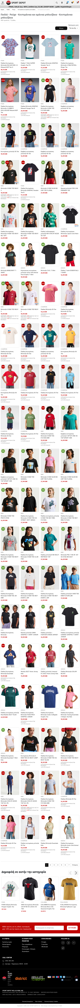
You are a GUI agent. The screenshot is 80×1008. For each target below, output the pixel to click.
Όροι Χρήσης (38, 1001)
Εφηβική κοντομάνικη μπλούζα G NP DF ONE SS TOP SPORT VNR (69, 436)
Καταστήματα (6, 944)
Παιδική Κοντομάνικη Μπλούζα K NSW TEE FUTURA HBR (47, 108)
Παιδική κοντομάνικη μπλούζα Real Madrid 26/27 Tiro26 (10, 713)
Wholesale (44, 946)
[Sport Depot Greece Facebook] (68, 943)
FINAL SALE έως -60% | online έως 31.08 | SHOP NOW (31, 7)
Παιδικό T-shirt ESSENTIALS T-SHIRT (69, 271)
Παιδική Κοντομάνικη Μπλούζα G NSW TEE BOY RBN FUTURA (69, 518)
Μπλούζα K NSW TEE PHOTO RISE (7, 517)
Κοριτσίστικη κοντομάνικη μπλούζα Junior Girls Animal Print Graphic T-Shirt (29, 272)
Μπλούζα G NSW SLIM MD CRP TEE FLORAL (49, 189)
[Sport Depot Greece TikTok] (63, 948)
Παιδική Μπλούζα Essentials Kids (49, 844)
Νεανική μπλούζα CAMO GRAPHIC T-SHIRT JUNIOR (29, 633)
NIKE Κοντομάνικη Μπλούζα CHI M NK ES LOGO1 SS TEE (29, 907)
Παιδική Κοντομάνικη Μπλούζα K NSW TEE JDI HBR (9, 596)
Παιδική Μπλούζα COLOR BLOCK (69, 672)
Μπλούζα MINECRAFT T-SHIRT (8, 271)
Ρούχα (13, 9)
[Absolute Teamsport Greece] (38, 978)
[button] (70, 872)
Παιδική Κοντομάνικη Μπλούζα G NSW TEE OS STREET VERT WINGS (29, 518)
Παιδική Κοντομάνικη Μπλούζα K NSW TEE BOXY (69, 757)
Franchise (44, 944)
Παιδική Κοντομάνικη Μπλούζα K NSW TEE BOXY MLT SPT (9, 233)
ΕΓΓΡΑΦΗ (72, 928)
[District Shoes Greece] (21, 978)
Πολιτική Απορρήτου (27, 1001)
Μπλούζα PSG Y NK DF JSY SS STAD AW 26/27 (69, 556)
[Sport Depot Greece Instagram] (63, 943)
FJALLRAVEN (64, 902)
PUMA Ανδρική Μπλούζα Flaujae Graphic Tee (9, 905)
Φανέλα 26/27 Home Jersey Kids (29, 672)
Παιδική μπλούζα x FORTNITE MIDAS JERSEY (49, 633)
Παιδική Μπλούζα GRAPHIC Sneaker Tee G (49, 64)
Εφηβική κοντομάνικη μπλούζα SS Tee (67, 107)
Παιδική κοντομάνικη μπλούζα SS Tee (30, 844)
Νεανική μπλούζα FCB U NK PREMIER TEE (69, 189)
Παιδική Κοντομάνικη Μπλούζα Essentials (7, 672)
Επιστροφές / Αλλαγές (28, 949)
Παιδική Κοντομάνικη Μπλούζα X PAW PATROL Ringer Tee (68, 65)
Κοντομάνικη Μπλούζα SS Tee (69, 352)
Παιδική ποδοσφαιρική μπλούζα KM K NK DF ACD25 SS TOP (50, 233)
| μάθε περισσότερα (63, 7)
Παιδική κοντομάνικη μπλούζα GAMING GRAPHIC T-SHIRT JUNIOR (70, 635)
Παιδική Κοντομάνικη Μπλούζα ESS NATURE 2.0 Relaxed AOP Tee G (9, 65)
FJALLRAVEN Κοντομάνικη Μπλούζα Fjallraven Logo (68, 905)
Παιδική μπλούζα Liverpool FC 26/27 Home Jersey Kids (49, 672)
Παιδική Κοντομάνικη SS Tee (29, 392)
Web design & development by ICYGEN (51, 1006)
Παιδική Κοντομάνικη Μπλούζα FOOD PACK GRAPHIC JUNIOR (28, 715)
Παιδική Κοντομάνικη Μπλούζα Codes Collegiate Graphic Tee (49, 715)
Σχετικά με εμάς (7, 942)
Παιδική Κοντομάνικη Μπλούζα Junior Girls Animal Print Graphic (69, 845)
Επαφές (43, 942)
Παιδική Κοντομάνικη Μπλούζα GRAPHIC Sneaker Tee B (30, 190)
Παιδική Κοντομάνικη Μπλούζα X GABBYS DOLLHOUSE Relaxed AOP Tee (9, 109)
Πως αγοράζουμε (27, 944)
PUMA (2, 60)
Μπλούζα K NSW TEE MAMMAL (27, 478)
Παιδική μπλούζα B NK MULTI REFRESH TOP (50, 556)
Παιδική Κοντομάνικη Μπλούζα (7, 633)
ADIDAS (3, 268)
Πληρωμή (25, 946)
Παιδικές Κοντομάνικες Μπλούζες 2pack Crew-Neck (69, 232)
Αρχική (2, 9)
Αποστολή (5, 946)
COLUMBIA (44, 902)
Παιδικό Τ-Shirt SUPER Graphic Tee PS (28, 64)
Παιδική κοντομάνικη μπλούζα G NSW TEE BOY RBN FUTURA (50, 518)
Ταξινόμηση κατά (73, 25)
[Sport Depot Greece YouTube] (74, 943)
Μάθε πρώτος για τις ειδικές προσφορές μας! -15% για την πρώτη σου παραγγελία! (16, 928)
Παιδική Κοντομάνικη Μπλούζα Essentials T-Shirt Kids (9, 758)
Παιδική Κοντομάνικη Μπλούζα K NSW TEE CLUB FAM (29, 557)
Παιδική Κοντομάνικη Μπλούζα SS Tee (67, 310)
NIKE (42, 104)
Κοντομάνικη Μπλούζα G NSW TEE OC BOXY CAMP (29, 757)
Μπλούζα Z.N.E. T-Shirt (48, 270)
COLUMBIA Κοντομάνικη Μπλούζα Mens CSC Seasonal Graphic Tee (48, 907)
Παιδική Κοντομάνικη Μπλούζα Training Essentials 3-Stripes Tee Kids (69, 715)
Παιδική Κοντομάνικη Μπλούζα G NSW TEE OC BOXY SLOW (49, 758)
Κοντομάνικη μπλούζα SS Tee (10, 151)
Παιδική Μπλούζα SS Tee (48, 309)
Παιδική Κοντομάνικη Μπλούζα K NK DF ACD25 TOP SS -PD (9, 801)
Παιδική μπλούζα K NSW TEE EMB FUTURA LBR (70, 594)
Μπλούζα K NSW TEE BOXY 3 (9, 189)
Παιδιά (8, 9)
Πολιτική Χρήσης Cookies (51, 1001)
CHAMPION (64, 104)
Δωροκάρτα (25, 951)
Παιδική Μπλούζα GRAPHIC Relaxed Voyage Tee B (29, 107)
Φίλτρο (61, 28)
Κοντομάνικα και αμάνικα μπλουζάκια (26, 9)
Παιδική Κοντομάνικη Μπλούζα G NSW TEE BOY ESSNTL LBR (29, 596)
